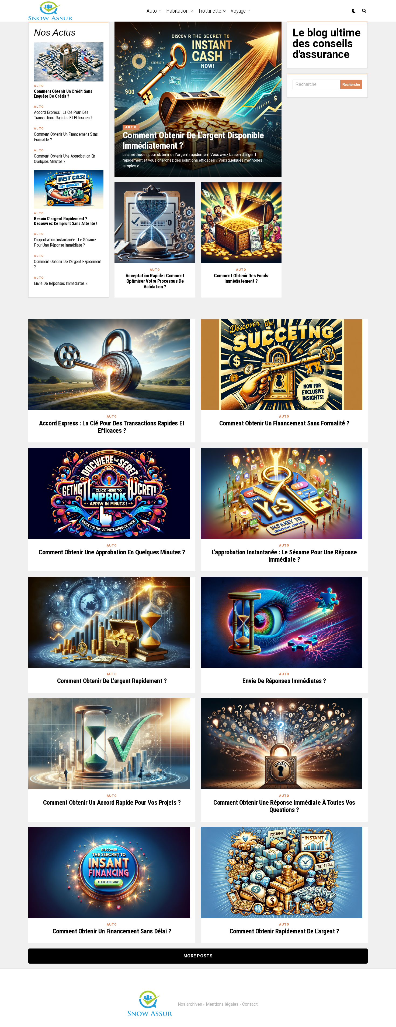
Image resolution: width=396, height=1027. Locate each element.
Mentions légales (222, 1004)
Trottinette (209, 11)
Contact (250, 1004)
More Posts (198, 955)
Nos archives (190, 1004)
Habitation (177, 11)
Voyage (238, 11)
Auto (152, 11)
